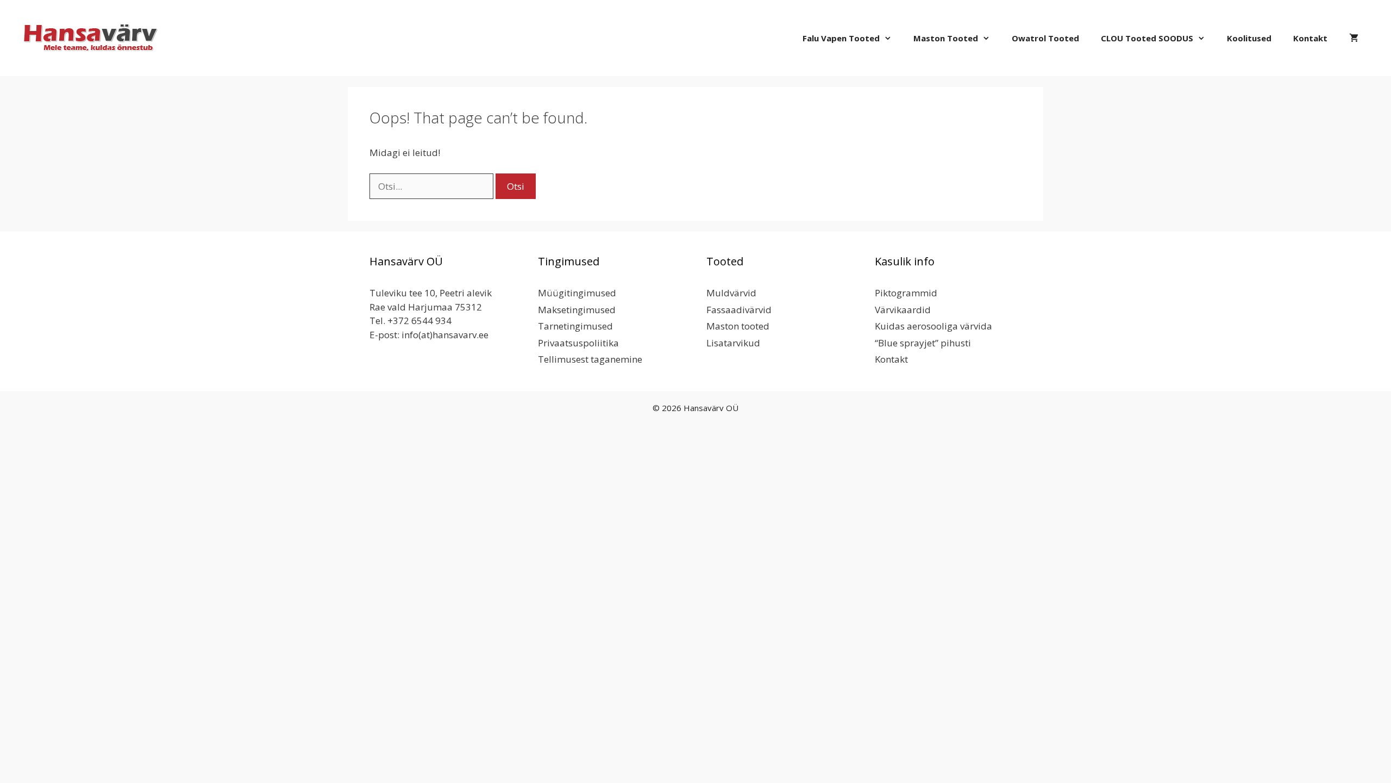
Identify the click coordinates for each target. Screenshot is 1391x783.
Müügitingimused (577, 293)
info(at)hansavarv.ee (445, 334)
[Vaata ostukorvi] (1353, 38)
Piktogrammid (906, 293)
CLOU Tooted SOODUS (1147, 38)
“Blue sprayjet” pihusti (923, 343)
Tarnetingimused (575, 326)
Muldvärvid (731, 293)
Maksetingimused (577, 309)
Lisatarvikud (733, 343)
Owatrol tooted (1045, 38)
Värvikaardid (903, 309)
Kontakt (1310, 38)
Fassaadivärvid (739, 309)
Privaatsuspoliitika (578, 343)
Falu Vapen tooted (841, 38)
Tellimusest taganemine (590, 359)
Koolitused (1249, 38)
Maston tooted (945, 38)
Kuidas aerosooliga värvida (933, 326)
